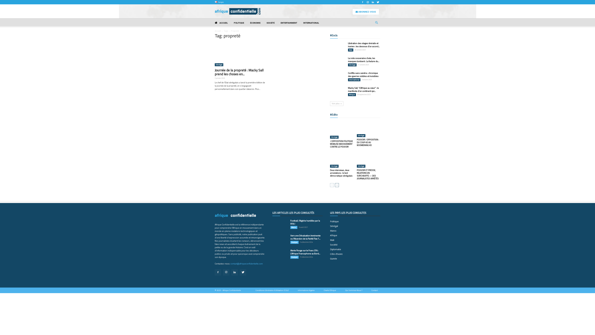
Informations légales (306, 290)
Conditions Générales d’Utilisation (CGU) (272, 290)
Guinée (333, 258)
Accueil (223, 23)
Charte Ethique (330, 290)
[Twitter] (378, 2)
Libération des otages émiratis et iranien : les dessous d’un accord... (364, 45)
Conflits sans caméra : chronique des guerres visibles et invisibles (363, 74)
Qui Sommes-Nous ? (353, 290)
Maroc (293, 227)
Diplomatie (335, 249)
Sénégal (219, 64)
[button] (376, 23)
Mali (350, 50)
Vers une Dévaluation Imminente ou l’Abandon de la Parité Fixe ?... (305, 237)
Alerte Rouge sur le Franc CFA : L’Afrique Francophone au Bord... (305, 252)
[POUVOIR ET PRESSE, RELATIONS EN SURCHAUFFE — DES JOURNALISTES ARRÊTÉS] (368, 160)
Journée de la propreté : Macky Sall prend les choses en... (239, 72)
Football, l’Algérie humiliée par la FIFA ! (305, 222)
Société (271, 23)
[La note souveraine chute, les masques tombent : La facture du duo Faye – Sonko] (338, 62)
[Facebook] (362, 2)
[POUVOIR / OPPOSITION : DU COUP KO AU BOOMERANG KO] (368, 129)
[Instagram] (367, 2)
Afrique (352, 94)
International (311, 23)
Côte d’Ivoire (336, 253)
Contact (374, 290)
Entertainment (289, 23)
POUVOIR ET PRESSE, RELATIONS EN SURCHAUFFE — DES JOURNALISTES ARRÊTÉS (368, 174)
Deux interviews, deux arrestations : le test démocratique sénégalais (341, 173)
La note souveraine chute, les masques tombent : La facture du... (363, 59)
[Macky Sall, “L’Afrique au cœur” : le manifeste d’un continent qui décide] (338, 91)
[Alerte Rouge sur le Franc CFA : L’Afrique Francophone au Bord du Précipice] (280, 254)
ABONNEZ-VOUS (367, 11)
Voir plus (335, 103)
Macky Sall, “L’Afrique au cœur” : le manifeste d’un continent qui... (363, 89)
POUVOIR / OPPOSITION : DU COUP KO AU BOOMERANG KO (368, 142)
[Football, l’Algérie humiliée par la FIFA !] (280, 224)
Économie (255, 23)
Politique (239, 23)
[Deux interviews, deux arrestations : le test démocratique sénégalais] (342, 160)
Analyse (294, 242)
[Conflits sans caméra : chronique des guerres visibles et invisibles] (338, 76)
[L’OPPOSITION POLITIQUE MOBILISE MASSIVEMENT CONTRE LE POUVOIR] (342, 130)
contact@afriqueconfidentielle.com (246, 263)
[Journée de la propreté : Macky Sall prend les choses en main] (240, 54)
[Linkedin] (372, 2)
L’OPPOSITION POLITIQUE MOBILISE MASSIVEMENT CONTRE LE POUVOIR (341, 144)
